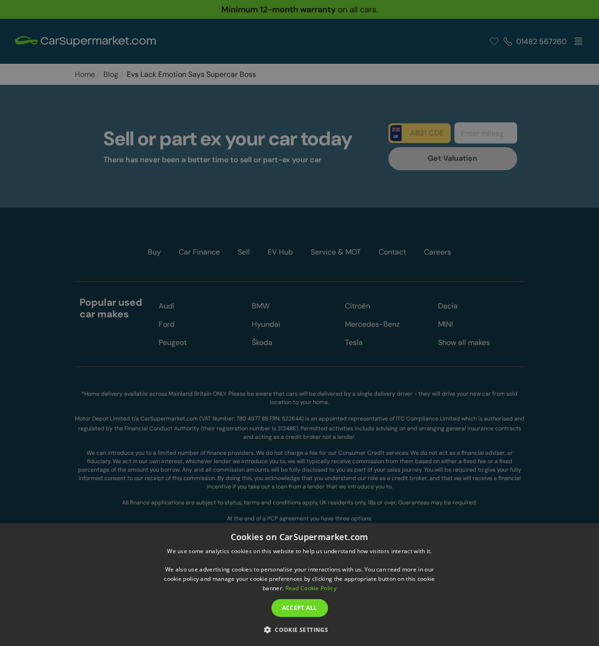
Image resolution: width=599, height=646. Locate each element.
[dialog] (299, 584)
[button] (299, 629)
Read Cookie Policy (310, 588)
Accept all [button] (299, 608)
